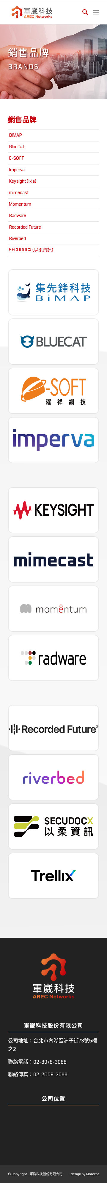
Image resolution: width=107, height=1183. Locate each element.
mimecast (19, 192)
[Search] (82, 12)
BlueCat (16, 147)
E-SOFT (16, 158)
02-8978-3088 (50, 1062)
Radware (17, 215)
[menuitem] (82, 12)
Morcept (92, 1174)
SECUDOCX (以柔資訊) (31, 250)
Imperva (17, 170)
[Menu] (96, 12)
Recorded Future (25, 227)
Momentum (20, 204)
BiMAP (15, 135)
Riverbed (17, 238)
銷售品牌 (22, 120)
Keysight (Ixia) (22, 181)
